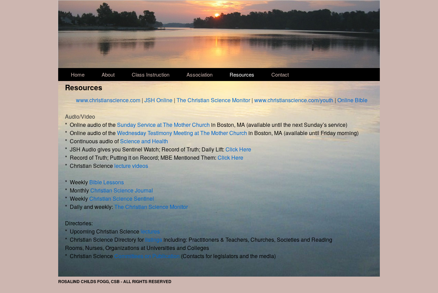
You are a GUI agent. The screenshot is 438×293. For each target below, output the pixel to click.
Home (78, 74)
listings (153, 239)
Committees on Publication (147, 256)
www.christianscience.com (108, 100)
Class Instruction (150, 74)
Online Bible (352, 100)
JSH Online (158, 100)
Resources (242, 74)
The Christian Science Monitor (213, 100)
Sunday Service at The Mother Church (163, 125)
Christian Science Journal (121, 190)
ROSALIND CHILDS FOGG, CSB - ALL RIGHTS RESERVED (114, 281)
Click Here (238, 149)
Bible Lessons (106, 182)
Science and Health (144, 141)
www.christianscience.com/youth (293, 100)
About (108, 74)
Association (199, 74)
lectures (150, 231)
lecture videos (131, 166)
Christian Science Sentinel (121, 198)
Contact (280, 74)
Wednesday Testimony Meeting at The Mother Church (182, 133)
